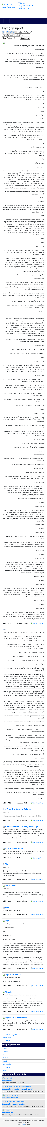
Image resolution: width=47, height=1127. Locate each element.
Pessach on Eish (7, 1113)
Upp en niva (7, 1037)
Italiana (5, 1055)
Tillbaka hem (7, 1040)
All (3, 32)
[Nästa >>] (17, 1034)
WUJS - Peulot (7, 1080)
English (5, 1049)
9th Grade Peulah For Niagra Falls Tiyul (22, 826)
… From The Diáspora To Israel (18, 809)
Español (5, 1061)
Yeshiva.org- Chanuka (10, 1098)
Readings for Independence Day (13, 1104)
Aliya (7, 907)
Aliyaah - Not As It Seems (16, 1018)
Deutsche (6, 1058)
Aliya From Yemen (13, 974)
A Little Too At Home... (14, 848)
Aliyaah (8, 992)
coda (23, 1124)
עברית (5, 1070)
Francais (5, 1052)
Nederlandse (7, 1064)
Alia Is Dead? (10, 885)
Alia (6, 864)
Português (6, 1067)
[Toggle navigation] (6, 21)
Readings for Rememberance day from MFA (17, 1089)
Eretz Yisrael (12, 32)
